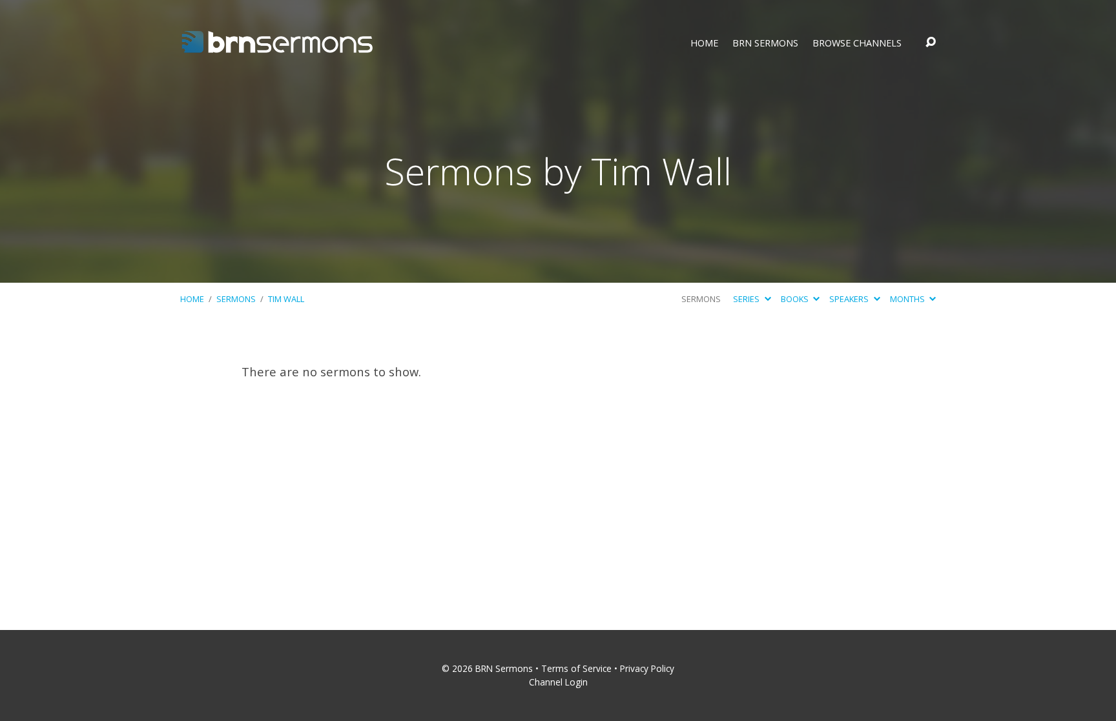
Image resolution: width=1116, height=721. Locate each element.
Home (704, 43)
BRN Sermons (765, 43)
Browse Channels (857, 43)
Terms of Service (576, 668)
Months (908, 299)
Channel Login (558, 682)
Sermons (236, 299)
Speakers (850, 299)
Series (747, 299)
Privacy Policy (647, 668)
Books (796, 299)
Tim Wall (286, 299)
